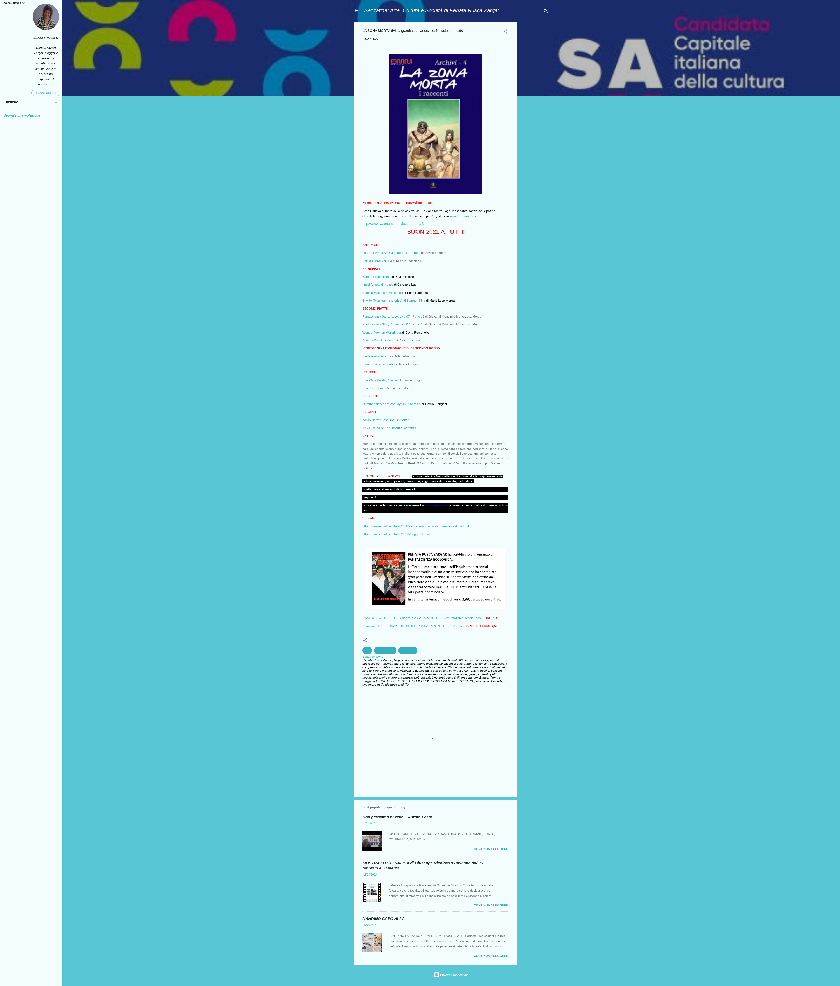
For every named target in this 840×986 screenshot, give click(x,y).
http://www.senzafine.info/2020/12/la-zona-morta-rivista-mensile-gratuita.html (415, 526)
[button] (505, 32)
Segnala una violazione (22, 115)
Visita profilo (46, 92)
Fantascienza (385, 650)
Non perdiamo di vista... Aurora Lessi (397, 817)
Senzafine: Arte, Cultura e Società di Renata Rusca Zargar (431, 10)
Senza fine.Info (45, 38)
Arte (367, 650)
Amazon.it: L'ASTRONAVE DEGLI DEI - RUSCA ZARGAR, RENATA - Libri (413, 626)
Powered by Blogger (453, 974)
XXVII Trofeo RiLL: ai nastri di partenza (389, 428)
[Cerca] (545, 12)
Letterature (407, 650)
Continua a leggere (491, 849)
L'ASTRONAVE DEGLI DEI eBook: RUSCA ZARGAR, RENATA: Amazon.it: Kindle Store (422, 618)
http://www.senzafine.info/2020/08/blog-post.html (396, 534)
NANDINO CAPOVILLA (383, 918)
